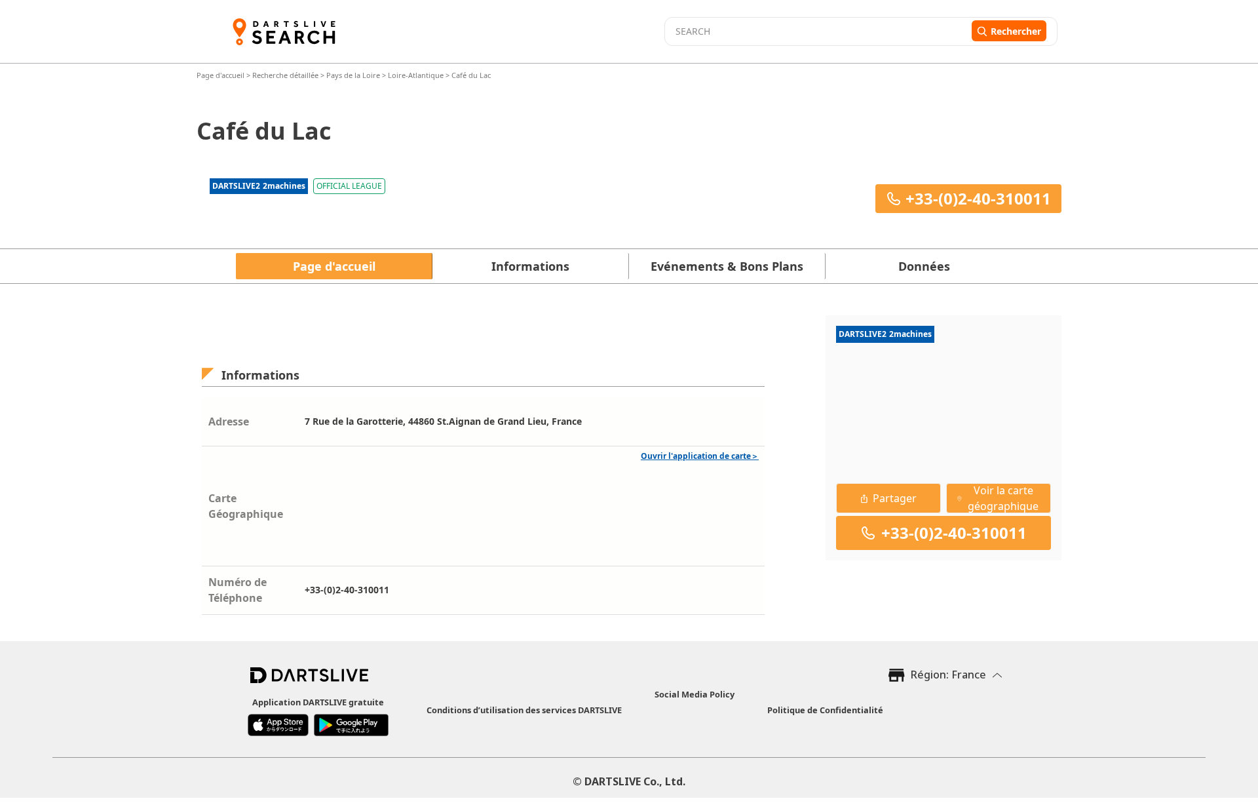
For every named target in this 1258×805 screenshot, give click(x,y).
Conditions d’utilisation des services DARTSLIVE (524, 710)
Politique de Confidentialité (825, 710)
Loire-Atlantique (416, 75)
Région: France (948, 674)
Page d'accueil (221, 75)
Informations (530, 266)
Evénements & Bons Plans (727, 266)
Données (924, 266)
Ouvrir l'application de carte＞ (700, 455)
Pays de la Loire (353, 75)
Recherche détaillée (286, 75)
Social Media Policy (694, 694)
